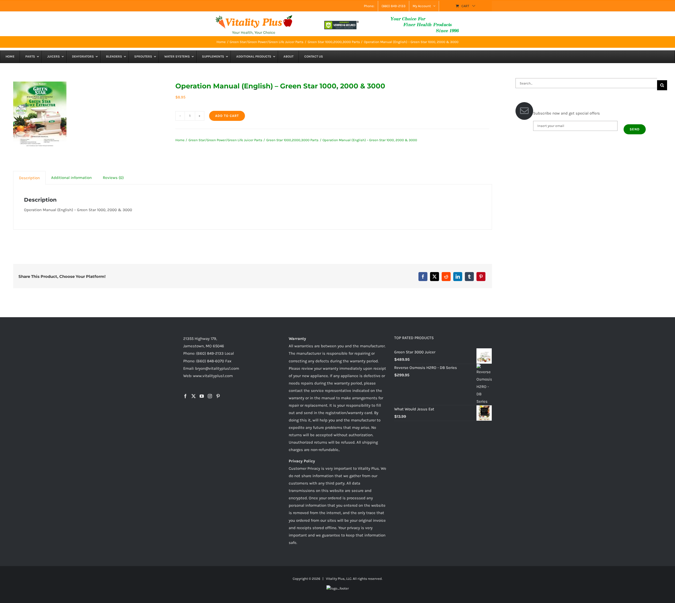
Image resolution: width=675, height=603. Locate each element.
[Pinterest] (481, 276)
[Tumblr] (469, 276)
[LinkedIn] (458, 276)
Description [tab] (29, 177)
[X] (434, 276)
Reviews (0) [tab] (113, 177)
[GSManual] (39, 114)
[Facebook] (423, 276)
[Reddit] (446, 276)
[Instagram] (210, 396)
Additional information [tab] (71, 177)
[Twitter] (193, 396)
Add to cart (227, 116)
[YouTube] (202, 396)
